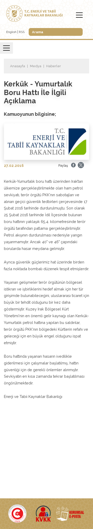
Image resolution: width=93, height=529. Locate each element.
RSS (22, 31)
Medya (35, 66)
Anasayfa (17, 66)
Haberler (53, 66)
